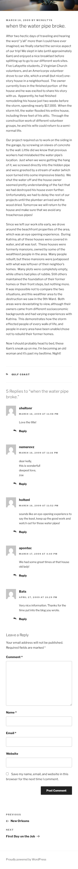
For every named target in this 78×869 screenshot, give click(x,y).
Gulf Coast (21, 374)
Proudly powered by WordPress (26, 859)
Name (11, 712)
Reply (23, 431)
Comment (14, 657)
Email (11, 733)
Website (12, 754)
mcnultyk (44, 20)
